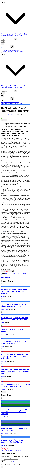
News (2, 35)
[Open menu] (2, 44)
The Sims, (23, 273)
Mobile (26, 34)
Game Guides (4, 401)
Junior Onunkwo (4, 433)
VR (23, 34)
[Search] (15, 39)
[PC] (2, 34)
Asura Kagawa (4, 334)
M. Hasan (3, 376)
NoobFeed (18, 450)
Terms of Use (13, 450)
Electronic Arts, (8, 273)
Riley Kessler (11, 114)
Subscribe (3, 460)
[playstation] (1, 406)
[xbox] (1, 405)
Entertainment (16, 35)
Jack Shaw (3, 445)
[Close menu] (12, 46)
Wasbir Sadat (4, 389)
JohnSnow (3, 296)
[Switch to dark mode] (3, 41)
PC (1, 50)
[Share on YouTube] (9, 271)
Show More (3, 391)
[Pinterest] (7, 449)
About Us (3, 450)
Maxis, (19, 273)
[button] (1, 37)
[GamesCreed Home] (5, 1)
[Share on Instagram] (7, 271)
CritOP (22, 450)
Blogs (8, 35)
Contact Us (7, 450)
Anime (11, 35)
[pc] (2, 403)
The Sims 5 (27, 273)
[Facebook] (4, 449)
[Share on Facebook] (2, 271)
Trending (21, 35)
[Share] (12, 271)
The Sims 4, (14, 273)
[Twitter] (1, 449)
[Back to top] (2, 467)
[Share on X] (4, 271)
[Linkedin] (5, 449)
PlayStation (7, 34)
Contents (3, 120)
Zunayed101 (3, 416)
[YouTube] (2, 449)
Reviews (5, 35)
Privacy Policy (16, 461)
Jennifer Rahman (4, 309)
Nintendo (18, 34)
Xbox (13, 34)
